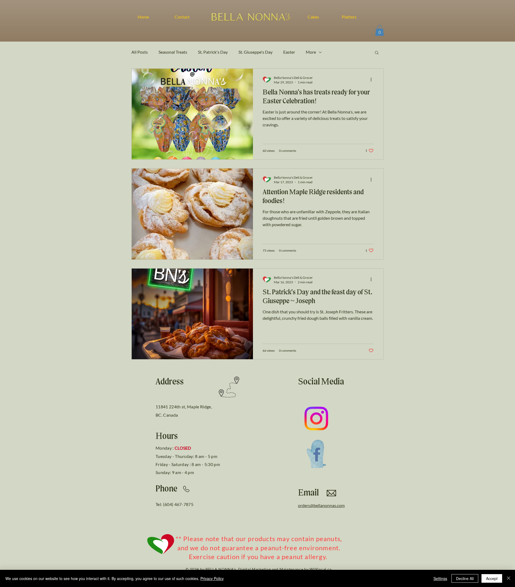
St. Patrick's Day (213, 51)
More (311, 51)
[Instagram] (316, 418)
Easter (289, 51)
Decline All (465, 578)
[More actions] (373, 79)
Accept (492, 578)
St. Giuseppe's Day (255, 51)
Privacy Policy (212, 578)
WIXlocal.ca (321, 569)
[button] (379, 30)
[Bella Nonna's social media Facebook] (316, 454)
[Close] (508, 578)
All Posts (139, 51)
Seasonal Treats (173, 51)
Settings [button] (440, 578)
